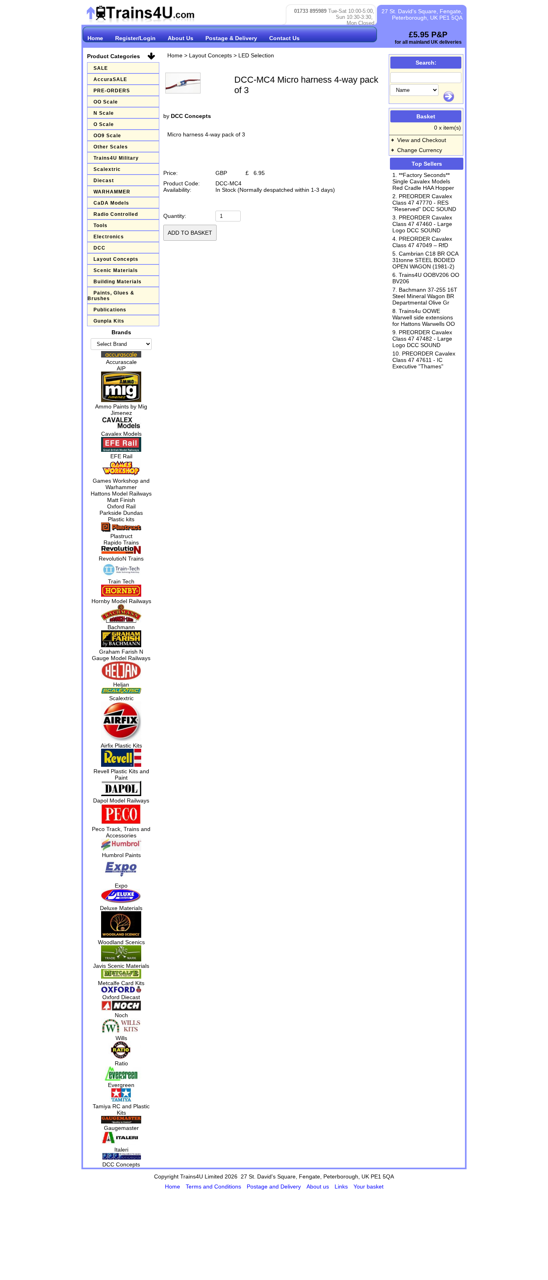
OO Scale (105, 102)
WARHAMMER (111, 192)
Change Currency (419, 150)
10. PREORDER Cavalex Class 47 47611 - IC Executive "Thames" (423, 360)
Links (342, 1186)
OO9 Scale (107, 135)
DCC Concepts (191, 116)
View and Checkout (421, 140)
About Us (180, 38)
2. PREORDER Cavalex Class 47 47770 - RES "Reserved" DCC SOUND (424, 202)
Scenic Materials (115, 270)
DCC (99, 248)
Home (95, 38)
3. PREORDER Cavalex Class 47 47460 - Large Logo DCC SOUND (422, 224)
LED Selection (256, 55)
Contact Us (284, 38)
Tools (100, 225)
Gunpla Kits (108, 321)
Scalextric (107, 169)
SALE (100, 68)
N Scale (103, 113)
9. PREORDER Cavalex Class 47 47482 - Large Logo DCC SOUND (422, 338)
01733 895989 (310, 11)
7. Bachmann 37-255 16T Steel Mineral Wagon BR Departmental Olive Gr (424, 296)
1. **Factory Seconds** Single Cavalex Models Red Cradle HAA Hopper (423, 181)
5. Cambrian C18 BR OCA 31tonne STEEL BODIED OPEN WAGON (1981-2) (425, 260)
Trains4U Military (116, 158)
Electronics (108, 237)
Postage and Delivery (274, 1186)
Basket (425, 116)
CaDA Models (111, 203)
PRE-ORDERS (111, 90)
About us (318, 1186)
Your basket (368, 1186)
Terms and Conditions (214, 1186)
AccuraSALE (110, 79)
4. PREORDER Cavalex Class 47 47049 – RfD (422, 242)
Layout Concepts (115, 259)
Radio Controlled (115, 214)
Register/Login (135, 38)
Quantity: (174, 216)
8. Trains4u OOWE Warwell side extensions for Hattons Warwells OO (423, 317)
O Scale (103, 124)
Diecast (103, 180)
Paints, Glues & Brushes (110, 295)
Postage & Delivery (231, 38)
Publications (109, 310)
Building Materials (117, 281)
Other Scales (110, 147)
